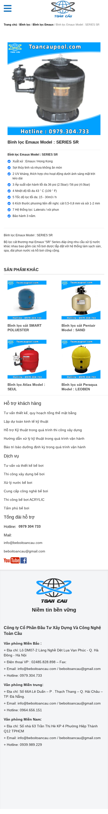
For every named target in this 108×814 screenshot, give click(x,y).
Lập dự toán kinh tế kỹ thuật (26, 421)
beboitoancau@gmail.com (24, 551)
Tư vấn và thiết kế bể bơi (23, 465)
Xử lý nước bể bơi (18, 483)
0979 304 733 (30, 526)
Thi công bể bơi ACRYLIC (24, 500)
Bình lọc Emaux (43, 24)
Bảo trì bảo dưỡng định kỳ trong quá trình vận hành (45, 447)
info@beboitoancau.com (23, 543)
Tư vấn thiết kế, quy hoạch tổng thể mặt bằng (40, 413)
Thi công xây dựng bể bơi (24, 474)
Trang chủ (10, 24)
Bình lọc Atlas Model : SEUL (26, 387)
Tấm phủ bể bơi (16, 508)
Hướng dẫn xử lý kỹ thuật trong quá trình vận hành (44, 438)
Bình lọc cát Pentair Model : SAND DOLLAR (78, 327)
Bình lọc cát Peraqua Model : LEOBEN (79, 387)
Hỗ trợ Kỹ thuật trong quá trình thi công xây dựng (43, 430)
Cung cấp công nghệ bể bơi (26, 491)
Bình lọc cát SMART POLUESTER (25, 327)
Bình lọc (24, 24)
